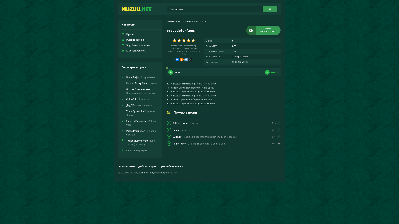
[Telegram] (186, 59)
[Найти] (270, 9)
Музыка (130, 34)
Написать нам (126, 166)
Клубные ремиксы (136, 50)
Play (170, 72)
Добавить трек (147, 166)
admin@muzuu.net (167, 172)
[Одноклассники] (182, 59)
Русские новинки (135, 39)
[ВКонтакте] (177, 59)
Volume (267, 72)
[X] (190, 59)
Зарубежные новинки (138, 45)
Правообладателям (171, 166)
